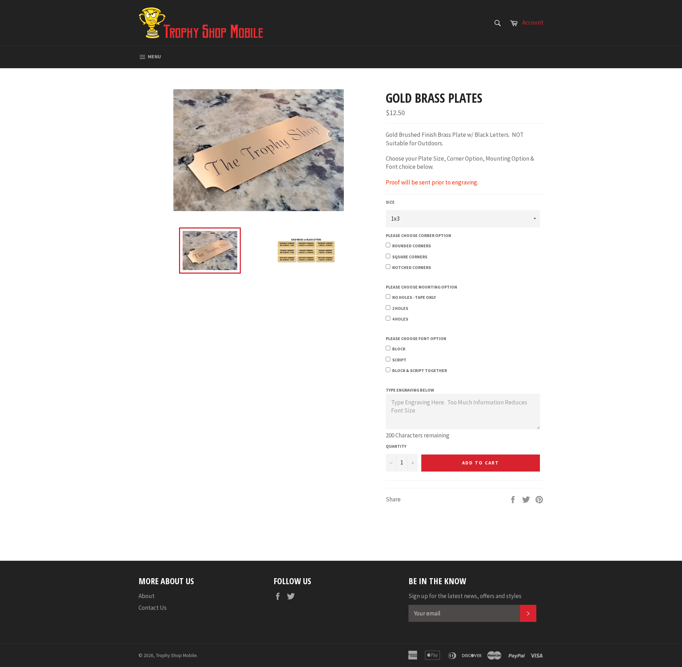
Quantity (396, 446)
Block (398, 348)
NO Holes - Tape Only (414, 297)
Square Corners (409, 256)
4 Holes (400, 319)
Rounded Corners (411, 245)
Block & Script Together (419, 370)
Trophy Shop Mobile (176, 655)
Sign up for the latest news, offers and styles (464, 596)
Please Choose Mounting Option (421, 287)
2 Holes (400, 308)
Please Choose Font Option (416, 338)
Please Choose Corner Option (418, 235)
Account (532, 22)
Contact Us (153, 608)
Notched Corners (411, 267)
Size (390, 202)
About (147, 596)
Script (399, 359)
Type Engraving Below (410, 390)
